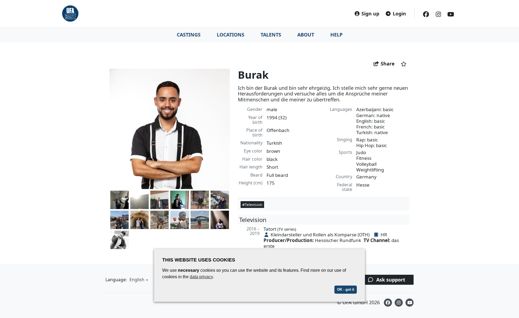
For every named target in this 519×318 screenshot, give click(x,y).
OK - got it (345, 289)
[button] (138, 280)
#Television (252, 204)
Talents (271, 34)
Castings (189, 34)
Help (336, 34)
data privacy (201, 276)
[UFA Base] (70, 13)
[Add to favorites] (404, 64)
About (305, 34)
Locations (230, 34)
